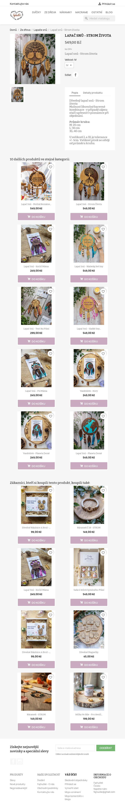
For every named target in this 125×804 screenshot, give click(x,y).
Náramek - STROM (36, 714)
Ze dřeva (50, 12)
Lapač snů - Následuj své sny (89, 266)
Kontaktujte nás (19, 3)
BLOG (109, 12)
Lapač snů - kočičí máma (36, 266)
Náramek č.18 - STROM (88, 527)
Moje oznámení (73, 792)
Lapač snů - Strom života (89, 204)
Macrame (81, 12)
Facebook (13, 761)
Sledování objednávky (76, 780)
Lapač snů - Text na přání (36, 328)
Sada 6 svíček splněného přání (89, 590)
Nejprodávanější (18, 788)
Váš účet (71, 774)
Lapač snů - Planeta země (89, 453)
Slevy (12, 780)
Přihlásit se (70, 784)
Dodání (41, 780)
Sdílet (75, 75)
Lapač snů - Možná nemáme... (36, 204)
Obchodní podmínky (47, 788)
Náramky (66, 12)
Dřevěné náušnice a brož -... (36, 527)
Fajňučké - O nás (45, 784)
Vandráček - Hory (89, 391)
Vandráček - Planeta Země (36, 453)
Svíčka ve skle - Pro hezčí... (88, 714)
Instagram (20, 761)
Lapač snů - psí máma (36, 391)
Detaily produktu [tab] (93, 92)
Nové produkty (17, 784)
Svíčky (36, 12)
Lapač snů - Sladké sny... (89, 328)
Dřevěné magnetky (88, 652)
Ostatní (96, 12)
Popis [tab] (75, 92)
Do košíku (38, 217)
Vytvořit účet (72, 788)
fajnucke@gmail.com (104, 791)
